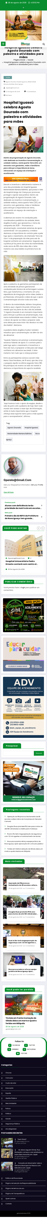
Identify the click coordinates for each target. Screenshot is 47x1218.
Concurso (9, 1078)
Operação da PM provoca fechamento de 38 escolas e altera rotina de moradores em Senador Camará (22, 819)
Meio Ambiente (11, 1103)
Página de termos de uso (15, 1188)
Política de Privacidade (14, 1178)
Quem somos (11, 1199)
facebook (16, 1045)
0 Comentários (31, 92)
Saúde (8, 77)
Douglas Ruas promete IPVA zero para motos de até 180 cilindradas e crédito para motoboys (23, 913)
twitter (32, 1045)
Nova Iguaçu (19, 84)
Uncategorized (11, 1129)
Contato (9, 1204)
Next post (8, 513)
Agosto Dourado (11, 82)
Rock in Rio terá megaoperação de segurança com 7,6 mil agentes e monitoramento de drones (22, 942)
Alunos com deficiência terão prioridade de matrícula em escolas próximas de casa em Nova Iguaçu (22, 506)
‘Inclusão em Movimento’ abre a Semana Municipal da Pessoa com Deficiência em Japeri (28, 1165)
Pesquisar (12, 746)
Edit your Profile (37, 485)
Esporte (11, 996)
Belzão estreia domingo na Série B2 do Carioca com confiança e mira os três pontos (24, 1021)
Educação (9, 1088)
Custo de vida (11, 1083)
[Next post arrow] (41, 516)
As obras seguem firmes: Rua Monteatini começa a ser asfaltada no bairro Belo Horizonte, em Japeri (29, 1152)
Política (8, 1114)
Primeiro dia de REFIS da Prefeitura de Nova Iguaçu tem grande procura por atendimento (21, 517)
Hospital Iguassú (21, 82)
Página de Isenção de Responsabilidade (21, 1183)
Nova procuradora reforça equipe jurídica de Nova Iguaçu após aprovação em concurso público (22, 970)
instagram (31, 1049)
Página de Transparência (15, 1194)
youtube (24, 1053)
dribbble (15, 1049)
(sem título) (22, 1139)
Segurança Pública (13, 1124)
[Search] (43, 44)
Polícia (8, 1109)
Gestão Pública (11, 1098)
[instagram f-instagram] (23, 7)
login (23, 587)
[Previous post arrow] (41, 505)
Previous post (10, 502)
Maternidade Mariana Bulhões (19, 433)
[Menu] (3, 44)
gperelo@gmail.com (12, 88)
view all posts (9, 492)
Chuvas (8, 1073)
